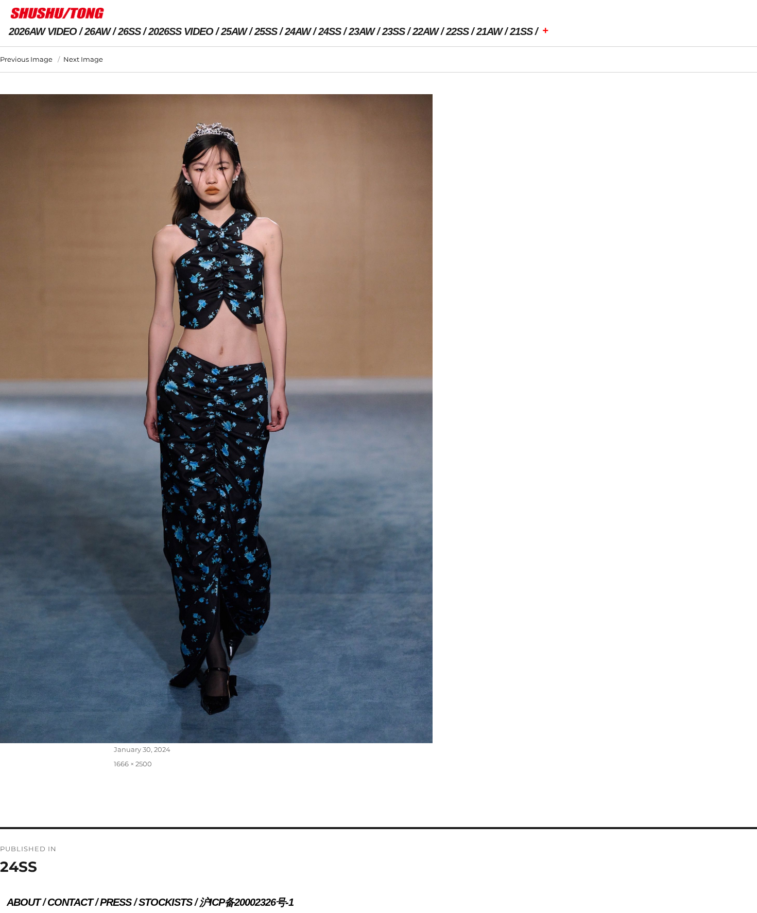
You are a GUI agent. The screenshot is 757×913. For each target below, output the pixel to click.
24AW (298, 31)
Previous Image (26, 59)
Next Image (83, 59)
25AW (234, 31)
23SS (393, 31)
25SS (265, 31)
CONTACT (70, 902)
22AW (425, 31)
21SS (521, 31)
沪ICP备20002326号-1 (246, 902)
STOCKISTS (165, 902)
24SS (329, 31)
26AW (97, 31)
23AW (361, 31)
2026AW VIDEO (43, 31)
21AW (489, 31)
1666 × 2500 (133, 764)
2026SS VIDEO (180, 31)
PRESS (115, 902)
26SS (129, 31)
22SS (457, 31)
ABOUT (23, 902)
